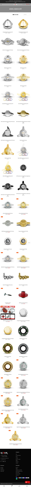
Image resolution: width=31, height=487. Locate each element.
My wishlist (2, 468)
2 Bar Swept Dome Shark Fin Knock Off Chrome (8, 121)
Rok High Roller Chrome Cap (23, 356)
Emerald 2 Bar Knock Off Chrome (8, 213)
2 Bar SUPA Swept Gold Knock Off (23, 103)
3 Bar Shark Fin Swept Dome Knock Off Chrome (8, 140)
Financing (17, 461)
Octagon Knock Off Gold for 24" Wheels (8, 338)
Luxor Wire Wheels (18, 455)
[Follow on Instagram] (2, 461)
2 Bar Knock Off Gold (23, 85)
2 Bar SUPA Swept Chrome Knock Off (7, 103)
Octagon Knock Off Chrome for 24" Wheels (23, 320)
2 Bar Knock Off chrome (7, 85)
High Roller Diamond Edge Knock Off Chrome (23, 392)
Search (29, 483)
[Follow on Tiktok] (5, 461)
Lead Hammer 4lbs (8, 302)
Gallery (17, 460)
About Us (17, 467)
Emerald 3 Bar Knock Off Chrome (23, 409)
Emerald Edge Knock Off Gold (7, 392)
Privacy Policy (17, 472)
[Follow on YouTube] (3, 461)
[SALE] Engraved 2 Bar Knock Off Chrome (8, 231)
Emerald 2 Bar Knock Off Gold (23, 213)
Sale (16, 454)
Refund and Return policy (19, 471)
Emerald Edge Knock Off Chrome (23, 374)
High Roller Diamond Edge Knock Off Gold (8, 410)
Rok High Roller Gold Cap (7, 374)
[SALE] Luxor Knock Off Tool (23, 302)
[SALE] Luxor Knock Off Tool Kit (7, 320)
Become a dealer (18, 459)
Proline (17, 456)
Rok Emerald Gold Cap (8, 356)
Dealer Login (2, 471)
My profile (2, 467)
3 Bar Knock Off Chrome (23, 140)
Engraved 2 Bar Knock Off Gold (23, 231)
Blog (16, 476)
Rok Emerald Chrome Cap (23, 338)
